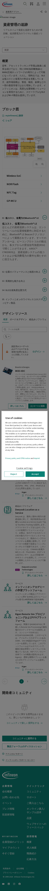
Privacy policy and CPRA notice (17, 458)
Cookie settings (24, 468)
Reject (13, 474)
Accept (35, 474)
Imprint (37, 458)
